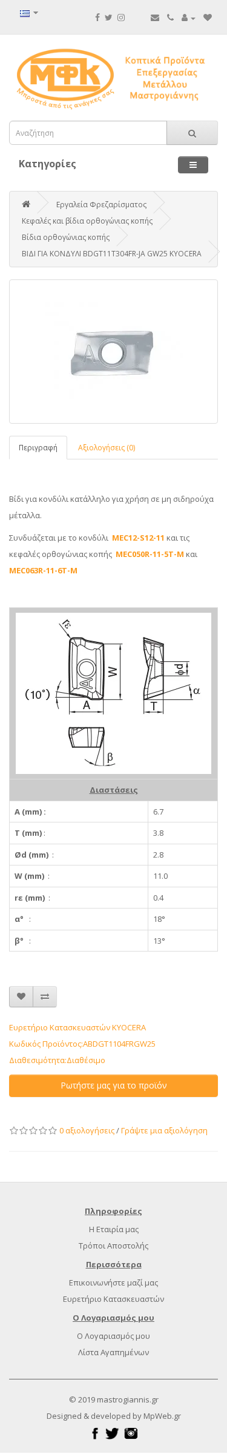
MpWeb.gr (162, 1415)
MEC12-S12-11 (138, 537)
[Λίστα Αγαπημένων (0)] (207, 17)
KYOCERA (129, 1027)
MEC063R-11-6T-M (43, 570)
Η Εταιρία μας (114, 1229)
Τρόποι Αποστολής (113, 1245)
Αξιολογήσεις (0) (106, 447)
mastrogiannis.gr (128, 1399)
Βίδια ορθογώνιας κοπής (66, 237)
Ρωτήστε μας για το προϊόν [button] (114, 1085)
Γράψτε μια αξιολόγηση (164, 1130)
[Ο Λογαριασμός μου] (189, 17)
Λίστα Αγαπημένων (113, 1352)
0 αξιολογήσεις (86, 1130)
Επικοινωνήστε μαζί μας (113, 1282)
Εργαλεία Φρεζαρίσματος (101, 204)
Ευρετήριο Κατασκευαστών (113, 1298)
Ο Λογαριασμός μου (113, 1335)
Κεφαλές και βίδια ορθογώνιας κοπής (87, 221)
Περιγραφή (38, 447)
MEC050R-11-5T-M (150, 554)
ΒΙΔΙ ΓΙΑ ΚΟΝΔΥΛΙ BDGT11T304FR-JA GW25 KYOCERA (112, 253)
